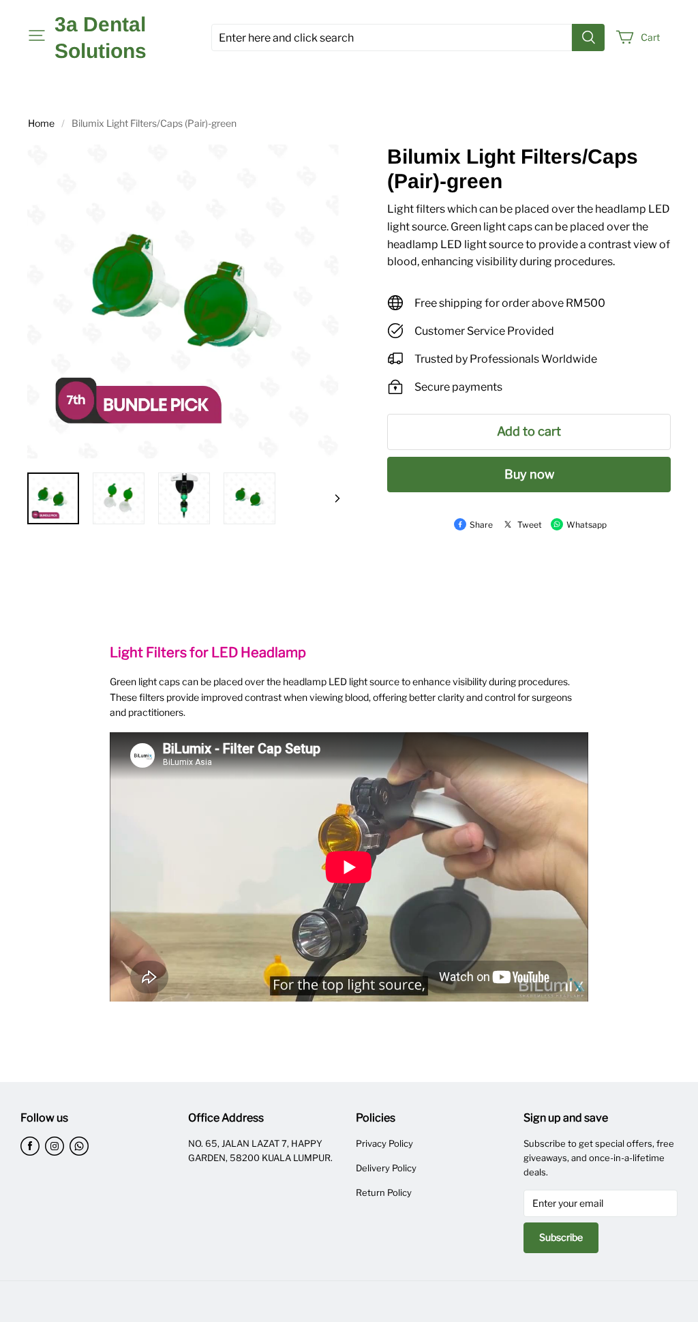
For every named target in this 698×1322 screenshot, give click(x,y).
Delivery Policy (386, 1167)
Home (41, 123)
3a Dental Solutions (101, 37)
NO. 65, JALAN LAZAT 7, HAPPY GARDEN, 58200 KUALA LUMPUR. (260, 1150)
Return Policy (384, 1192)
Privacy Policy (384, 1143)
